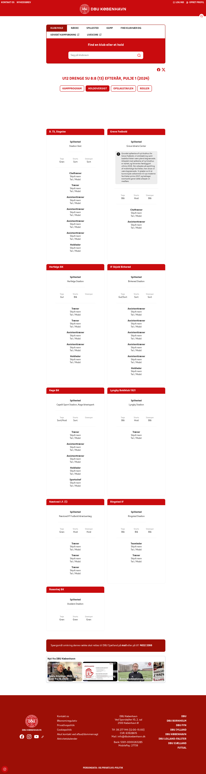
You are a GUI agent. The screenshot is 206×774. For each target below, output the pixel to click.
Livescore (92, 35)
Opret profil (196, 3)
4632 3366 (146, 645)
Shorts (75, 159)
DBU (183, 716)
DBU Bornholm (176, 721)
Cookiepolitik (64, 730)
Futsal (182, 748)
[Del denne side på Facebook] (158, 70)
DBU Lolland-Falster (172, 739)
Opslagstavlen (123, 89)
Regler (144, 89)
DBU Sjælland (177, 743)
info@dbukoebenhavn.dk (131, 737)
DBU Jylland (178, 730)
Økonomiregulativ (67, 721)
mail (124, 645)
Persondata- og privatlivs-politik (103, 768)
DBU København (175, 734)
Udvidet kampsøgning (63, 35)
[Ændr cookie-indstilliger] (4, 769)
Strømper (89, 159)
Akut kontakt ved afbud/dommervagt (77, 734)
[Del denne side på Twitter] (163, 70)
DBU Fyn (181, 725)
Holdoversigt (97, 89)
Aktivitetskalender (67, 739)
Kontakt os (7, 3)
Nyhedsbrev (24, 3)
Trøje (62, 159)
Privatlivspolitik (66, 725)
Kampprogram (72, 89)
